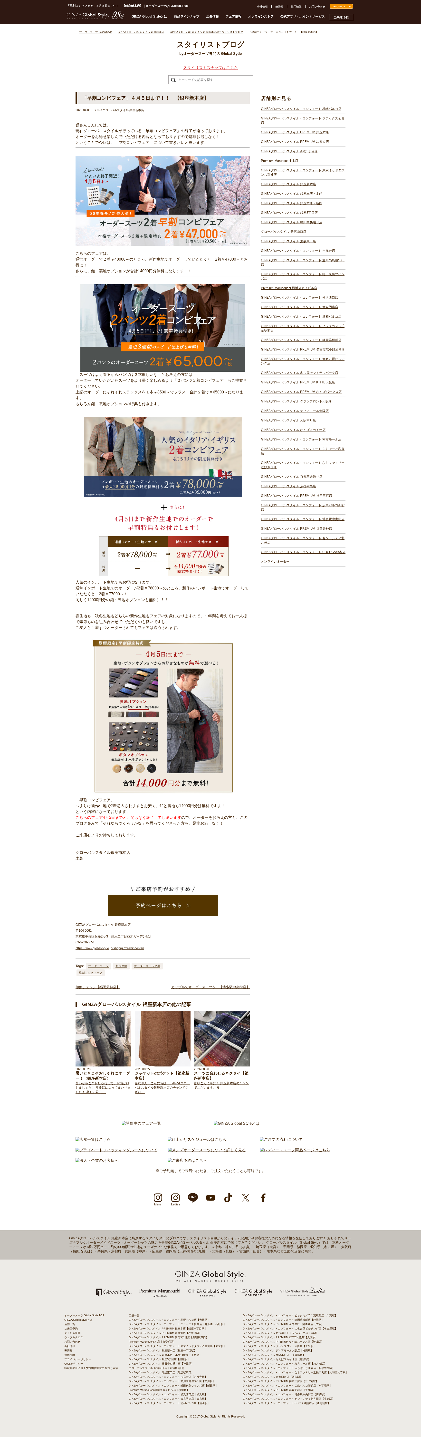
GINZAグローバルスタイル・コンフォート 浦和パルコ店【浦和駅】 (169, 1403)
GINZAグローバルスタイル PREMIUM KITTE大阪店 (298, 382)
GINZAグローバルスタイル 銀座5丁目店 (289, 213)
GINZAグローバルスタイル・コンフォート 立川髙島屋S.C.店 (302, 262)
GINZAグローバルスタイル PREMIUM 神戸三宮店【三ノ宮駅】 (280, 1381)
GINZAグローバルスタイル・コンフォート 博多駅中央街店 (302, 519)
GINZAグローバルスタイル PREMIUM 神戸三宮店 (296, 496)
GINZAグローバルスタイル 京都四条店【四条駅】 (273, 1376)
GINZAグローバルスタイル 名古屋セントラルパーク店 (299, 373)
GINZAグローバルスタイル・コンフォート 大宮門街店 (299, 307)
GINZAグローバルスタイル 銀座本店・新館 (291, 203)
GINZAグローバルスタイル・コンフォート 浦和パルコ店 (301, 316)
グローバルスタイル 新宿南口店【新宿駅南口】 (157, 1368)
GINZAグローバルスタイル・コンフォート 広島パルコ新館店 (302, 507)
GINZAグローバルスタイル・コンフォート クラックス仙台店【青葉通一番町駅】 (177, 1324)
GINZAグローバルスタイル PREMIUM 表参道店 (295, 142)
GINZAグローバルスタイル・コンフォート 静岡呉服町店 (301, 340)
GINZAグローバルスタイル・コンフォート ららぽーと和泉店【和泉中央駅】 (289, 1368)
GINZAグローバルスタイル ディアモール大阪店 (295, 411)
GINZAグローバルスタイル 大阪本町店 (288, 420)
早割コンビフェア (90, 973)
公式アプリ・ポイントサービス (302, 16)
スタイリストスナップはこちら (210, 68)
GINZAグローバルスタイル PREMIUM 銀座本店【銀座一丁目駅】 (168, 1328)
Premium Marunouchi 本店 (279, 161)
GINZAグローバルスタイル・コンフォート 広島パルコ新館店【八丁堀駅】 (287, 1385)
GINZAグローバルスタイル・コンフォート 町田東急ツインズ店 (302, 276)
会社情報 (262, 6)
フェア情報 (233, 16)
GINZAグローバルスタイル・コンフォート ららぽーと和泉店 (302, 451)
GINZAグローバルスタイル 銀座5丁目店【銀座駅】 (159, 1359)
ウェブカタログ (73, 1337)
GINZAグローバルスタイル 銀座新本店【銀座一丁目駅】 (163, 1350)
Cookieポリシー (73, 1363)
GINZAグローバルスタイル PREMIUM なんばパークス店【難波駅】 (283, 1341)
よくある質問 (72, 1332)
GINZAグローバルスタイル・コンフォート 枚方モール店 (301, 439)
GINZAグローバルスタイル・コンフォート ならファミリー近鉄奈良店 (302, 465)
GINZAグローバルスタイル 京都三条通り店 (291, 477)
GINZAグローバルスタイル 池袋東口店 (288, 241)
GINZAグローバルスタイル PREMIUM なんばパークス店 (301, 392)
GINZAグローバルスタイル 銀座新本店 (288, 184)
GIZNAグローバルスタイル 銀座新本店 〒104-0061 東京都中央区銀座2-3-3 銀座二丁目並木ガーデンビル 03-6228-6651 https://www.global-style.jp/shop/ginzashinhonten (114, 936)
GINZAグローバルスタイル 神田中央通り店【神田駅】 (161, 1363)
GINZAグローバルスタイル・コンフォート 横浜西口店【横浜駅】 (168, 1394)
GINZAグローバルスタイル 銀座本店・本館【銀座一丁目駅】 (165, 1354)
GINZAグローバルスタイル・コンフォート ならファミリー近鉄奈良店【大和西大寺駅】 (295, 1372)
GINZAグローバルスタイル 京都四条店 (288, 486)
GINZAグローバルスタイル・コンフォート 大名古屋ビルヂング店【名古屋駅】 (290, 1328)
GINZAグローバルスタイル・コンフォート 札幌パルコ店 (301, 109)
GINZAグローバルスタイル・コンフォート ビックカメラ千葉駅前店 (302, 328)
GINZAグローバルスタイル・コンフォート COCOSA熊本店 (303, 552)
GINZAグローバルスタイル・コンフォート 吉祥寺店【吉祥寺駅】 (168, 1376)
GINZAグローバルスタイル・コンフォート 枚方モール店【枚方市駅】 (285, 1363)
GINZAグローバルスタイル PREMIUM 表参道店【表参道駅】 (165, 1332)
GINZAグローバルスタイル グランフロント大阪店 (296, 401)
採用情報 (296, 6)
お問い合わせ (317, 6)
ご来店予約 (341, 17)
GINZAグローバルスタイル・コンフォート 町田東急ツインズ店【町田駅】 (173, 1385)
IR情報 (279, 6)
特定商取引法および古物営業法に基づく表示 (91, 1368)
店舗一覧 (69, 1324)
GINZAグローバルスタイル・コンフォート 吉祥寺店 (298, 251)
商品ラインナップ (186, 16)
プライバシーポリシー (77, 1359)
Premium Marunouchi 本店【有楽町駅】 (152, 1341)
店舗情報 (212, 16)
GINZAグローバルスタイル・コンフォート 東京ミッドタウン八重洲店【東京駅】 (177, 1346)
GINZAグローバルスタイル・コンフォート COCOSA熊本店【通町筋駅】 (286, 1403)
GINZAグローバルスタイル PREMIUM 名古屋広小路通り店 (303, 349)
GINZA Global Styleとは (149, 16)
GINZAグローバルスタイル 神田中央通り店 (291, 222)
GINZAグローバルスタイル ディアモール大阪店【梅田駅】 (278, 1350)
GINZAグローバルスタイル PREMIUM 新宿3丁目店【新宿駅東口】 (169, 1337)
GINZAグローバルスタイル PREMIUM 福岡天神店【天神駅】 (279, 1389)
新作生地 (121, 966)
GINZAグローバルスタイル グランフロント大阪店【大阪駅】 (279, 1346)
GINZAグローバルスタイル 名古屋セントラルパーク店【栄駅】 (281, 1332)
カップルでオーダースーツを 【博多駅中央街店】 (210, 987)
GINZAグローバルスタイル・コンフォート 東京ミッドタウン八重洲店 (302, 172)
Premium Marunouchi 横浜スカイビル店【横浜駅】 (159, 1389)
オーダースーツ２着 (147, 966)
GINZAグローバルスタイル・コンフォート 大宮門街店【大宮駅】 (168, 1398)
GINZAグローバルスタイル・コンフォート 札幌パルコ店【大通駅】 (169, 1319)
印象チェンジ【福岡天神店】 (98, 987)
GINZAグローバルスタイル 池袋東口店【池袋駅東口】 (161, 1372)
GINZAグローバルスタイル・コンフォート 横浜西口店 (299, 297)
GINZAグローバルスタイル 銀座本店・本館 (291, 194)
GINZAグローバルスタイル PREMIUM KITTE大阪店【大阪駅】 (280, 1337)
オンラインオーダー (275, 561)
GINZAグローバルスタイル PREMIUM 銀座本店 (295, 132)
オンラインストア (261, 16)
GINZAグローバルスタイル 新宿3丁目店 (289, 151)
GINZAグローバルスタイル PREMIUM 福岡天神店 (296, 528)
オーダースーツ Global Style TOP (84, 1315)
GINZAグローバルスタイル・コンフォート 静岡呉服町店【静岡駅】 (283, 1319)
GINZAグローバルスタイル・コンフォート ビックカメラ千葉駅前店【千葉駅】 (290, 1315)
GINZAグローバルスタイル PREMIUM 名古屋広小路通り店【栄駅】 (283, 1324)
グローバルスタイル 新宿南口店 (283, 232)
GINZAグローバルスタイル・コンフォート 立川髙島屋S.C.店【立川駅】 (172, 1381)
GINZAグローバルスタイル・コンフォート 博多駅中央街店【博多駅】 (285, 1394)
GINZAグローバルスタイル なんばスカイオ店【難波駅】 (277, 1359)
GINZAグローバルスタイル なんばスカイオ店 (293, 430)
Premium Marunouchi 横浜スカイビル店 (289, 288)
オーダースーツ (98, 966)
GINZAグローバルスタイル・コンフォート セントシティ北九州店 (302, 540)
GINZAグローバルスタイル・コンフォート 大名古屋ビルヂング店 (302, 361)
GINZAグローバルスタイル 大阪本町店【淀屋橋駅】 (274, 1354)
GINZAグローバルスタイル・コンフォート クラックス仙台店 (302, 121)
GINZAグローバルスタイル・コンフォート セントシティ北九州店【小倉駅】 (289, 1398)
